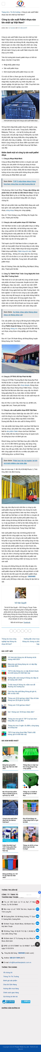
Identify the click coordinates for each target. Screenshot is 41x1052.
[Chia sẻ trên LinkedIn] (29, 631)
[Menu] (3, 3)
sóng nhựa (10, 210)
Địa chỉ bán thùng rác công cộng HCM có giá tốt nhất (30, 820)
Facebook (27, 622)
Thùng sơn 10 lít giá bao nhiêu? (19, 705)
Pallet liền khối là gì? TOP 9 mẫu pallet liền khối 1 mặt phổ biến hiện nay (9, 847)
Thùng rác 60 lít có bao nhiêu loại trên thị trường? (30, 847)
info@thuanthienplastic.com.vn (20, 962)
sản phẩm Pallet (12, 431)
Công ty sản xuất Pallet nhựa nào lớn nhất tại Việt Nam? (10, 820)
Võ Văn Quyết (22, 28)
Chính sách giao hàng (11, 993)
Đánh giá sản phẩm (10, 981)
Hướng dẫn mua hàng (11, 989)
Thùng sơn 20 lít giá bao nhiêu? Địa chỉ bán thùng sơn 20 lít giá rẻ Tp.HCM (23, 699)
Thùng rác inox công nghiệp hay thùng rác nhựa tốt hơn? (9, 641)
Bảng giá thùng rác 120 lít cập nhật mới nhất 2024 (10, 875)
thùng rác (13, 329)
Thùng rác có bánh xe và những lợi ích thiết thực (30, 793)
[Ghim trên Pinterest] (26, 631)
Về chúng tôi (7, 973)
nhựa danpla (25, 385)
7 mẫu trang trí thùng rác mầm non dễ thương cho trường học (21, 686)
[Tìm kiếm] (38, 4)
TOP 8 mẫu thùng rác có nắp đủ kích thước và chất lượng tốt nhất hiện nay (23, 672)
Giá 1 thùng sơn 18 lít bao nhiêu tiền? (21, 712)
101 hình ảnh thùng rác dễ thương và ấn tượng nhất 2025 (22, 658)
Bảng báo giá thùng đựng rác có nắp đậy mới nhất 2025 (22, 665)
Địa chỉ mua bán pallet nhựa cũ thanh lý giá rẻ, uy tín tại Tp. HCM (10, 793)
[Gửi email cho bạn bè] (22, 631)
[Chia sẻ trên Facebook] (15, 631)
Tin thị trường (15, 12)
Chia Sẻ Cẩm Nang (10, 985)
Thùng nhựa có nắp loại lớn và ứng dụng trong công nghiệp (30, 766)
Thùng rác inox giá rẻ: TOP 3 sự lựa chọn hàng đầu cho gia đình (22, 720)
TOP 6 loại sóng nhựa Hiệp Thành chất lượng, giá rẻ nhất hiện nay (21, 733)
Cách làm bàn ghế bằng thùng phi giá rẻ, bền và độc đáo (22, 692)
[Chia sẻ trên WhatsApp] (11, 631)
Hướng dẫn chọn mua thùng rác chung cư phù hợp (30, 641)
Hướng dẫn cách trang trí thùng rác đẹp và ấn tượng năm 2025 (23, 679)
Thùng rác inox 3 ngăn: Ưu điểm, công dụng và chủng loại (23, 727)
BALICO (20, 1049)
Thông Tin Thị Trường (11, 977)
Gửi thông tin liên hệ (10, 997)
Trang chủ (5, 12)
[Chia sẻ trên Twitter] (18, 631)
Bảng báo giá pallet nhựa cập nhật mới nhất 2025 (10, 766)
